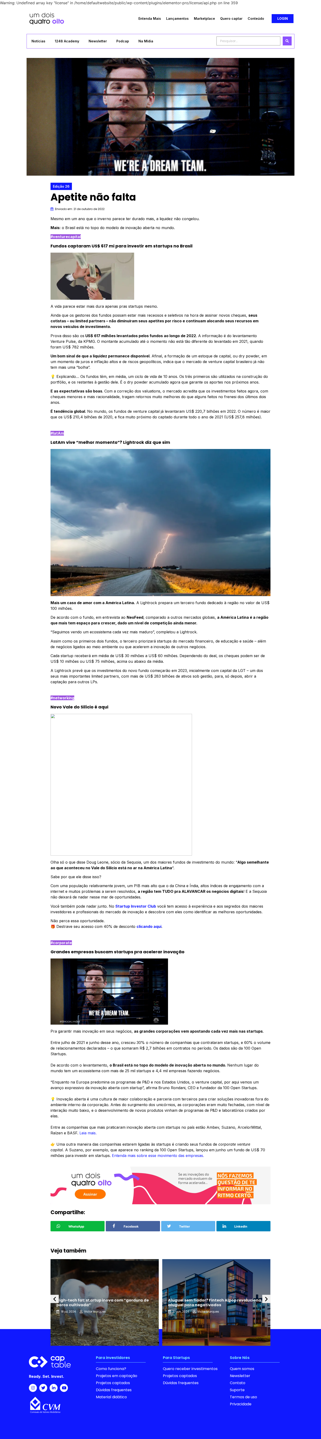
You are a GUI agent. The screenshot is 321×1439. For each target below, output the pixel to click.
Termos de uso (243, 1397)
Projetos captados (113, 1383)
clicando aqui (149, 926)
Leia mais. (88, 1133)
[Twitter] (43, 1388)
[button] (283, 18)
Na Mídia (145, 41)
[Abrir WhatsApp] (309, 1427)
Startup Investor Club (135, 906)
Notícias (38, 41)
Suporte (237, 1390)
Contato (237, 1383)
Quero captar (231, 18)
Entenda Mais (149, 18)
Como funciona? (111, 1368)
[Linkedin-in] (54, 1388)
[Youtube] (64, 1388)
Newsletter (98, 41)
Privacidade (240, 1404)
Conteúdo (256, 18)
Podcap (122, 41)
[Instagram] (33, 1388)
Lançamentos (177, 18)
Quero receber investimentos (190, 1368)
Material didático (111, 1397)
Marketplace (204, 18)
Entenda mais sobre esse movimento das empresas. (158, 1155)
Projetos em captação (116, 1375)
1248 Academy (67, 41)
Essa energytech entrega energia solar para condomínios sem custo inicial (212, 1302)
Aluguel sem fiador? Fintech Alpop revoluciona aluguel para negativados (103, 1302)
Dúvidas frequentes (114, 1390)
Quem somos (242, 1368)
